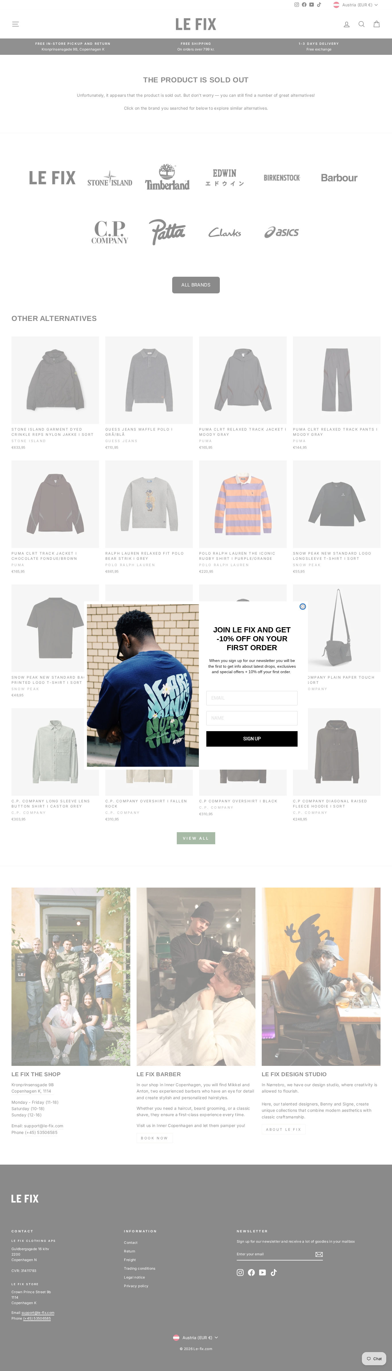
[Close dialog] (303, 606)
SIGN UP (252, 738)
